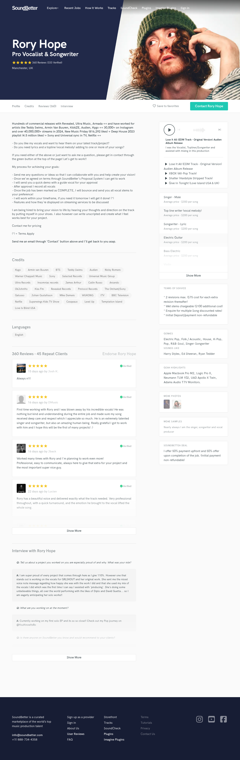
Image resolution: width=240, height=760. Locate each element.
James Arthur (73, 282)
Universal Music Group (102, 276)
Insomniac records (48, 282)
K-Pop (217, 339)
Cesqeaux (71, 301)
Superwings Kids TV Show (44, 301)
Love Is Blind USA (25, 308)
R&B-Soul (177, 344)
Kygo (18, 269)
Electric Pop (171, 339)
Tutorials (146, 723)
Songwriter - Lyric (175, 224)
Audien (94, 269)
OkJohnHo (21, 289)
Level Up (89, 301)
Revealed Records (61, 289)
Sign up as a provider (80, 717)
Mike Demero (67, 295)
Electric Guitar (173, 237)
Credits (29, 106)
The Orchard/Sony (115, 289)
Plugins (146, 8)
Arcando (114, 282)
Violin (167, 264)
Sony (52, 276)
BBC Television (120, 295)
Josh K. (53, 371)
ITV (102, 295)
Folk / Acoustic (191, 339)
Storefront (110, 717)
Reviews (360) (47, 106)
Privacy (145, 728)
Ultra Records (22, 282)
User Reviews (75, 734)
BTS (58, 269)
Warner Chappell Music (28, 276)
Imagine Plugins (166, 8)
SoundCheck (129, 8)
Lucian (52, 491)
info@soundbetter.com (27, 735)
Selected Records (72, 276)
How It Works (94, 8)
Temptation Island (111, 301)
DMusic (53, 402)
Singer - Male (172, 197)
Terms (144, 717)
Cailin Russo (95, 282)
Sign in (185, 8)
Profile (16, 106)
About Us (73, 728)
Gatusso (19, 295)
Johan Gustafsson (42, 295)
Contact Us (148, 734)
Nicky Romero (113, 269)
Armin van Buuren (38, 269)
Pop (166, 344)
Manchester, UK (22, 68)
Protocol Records (88, 289)
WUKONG (87, 295)
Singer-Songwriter (197, 344)
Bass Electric (172, 251)
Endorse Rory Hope (119, 354)
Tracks (112, 8)
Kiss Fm (39, 289)
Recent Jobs (72, 8)
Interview (67, 106)
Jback (52, 451)
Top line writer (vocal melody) (183, 211)
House (207, 339)
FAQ (70, 739)
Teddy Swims (75, 269)
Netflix (18, 301)
